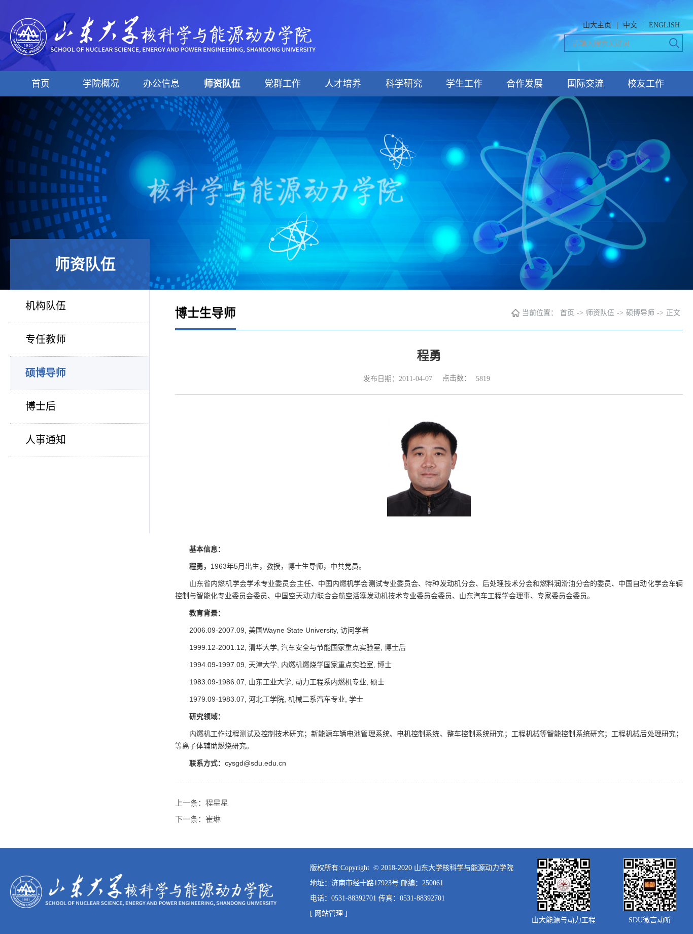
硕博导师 (45, 372)
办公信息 (161, 84)
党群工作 (282, 84)
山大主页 (597, 25)
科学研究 (404, 84)
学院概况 (101, 84)
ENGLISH (664, 25)
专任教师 (45, 339)
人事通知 (45, 439)
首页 (40, 84)
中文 (630, 25)
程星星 (216, 803)
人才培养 (343, 84)
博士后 (40, 406)
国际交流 (585, 84)
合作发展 (524, 84)
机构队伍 (45, 306)
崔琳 (213, 819)
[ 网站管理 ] (329, 913)
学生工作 (464, 84)
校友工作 (646, 84)
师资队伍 (222, 84)
